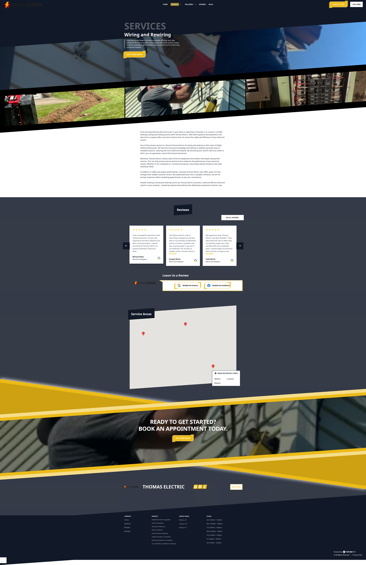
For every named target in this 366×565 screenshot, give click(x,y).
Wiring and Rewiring (158, 526)
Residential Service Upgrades (161, 520)
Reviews (127, 527)
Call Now (356, 4)
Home (126, 520)
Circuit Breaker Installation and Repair (164, 544)
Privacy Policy (357, 555)
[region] (183, 245)
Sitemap (127, 531)
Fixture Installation (158, 523)
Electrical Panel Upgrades (160, 533)
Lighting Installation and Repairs (162, 540)
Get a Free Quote (134, 54)
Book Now (236, 487)
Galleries (127, 524)
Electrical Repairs (157, 530)
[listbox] (183, 245)
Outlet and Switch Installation (161, 537)
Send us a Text (338, 4)
